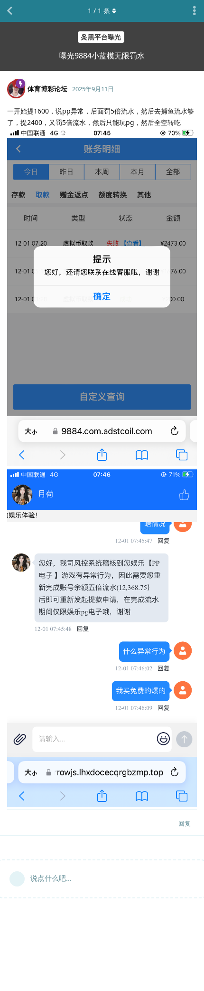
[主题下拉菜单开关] (194, 11)
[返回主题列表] (9, 11)
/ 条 (99, 10)
